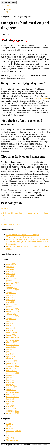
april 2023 (10, 356)
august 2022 (11, 375)
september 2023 (12, 344)
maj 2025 (10, 297)
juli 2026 (10, 266)
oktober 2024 (11, 314)
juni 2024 (10, 323)
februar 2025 (11, 304)
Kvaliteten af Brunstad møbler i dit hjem (22, 234)
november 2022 (12, 368)
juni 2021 (10, 399)
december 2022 (12, 366)
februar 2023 (11, 361)
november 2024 (12, 311)
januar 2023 (11, 363)
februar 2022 (11, 387)
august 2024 (11, 318)
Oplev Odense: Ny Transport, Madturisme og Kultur (28, 239)
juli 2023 (10, 349)
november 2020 (12, 413)
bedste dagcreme (41, 98)
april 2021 (10, 404)
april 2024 (10, 328)
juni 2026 (10, 269)
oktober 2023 (11, 342)
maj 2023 (10, 354)
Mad (8, 433)
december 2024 (12, 309)
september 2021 (12, 396)
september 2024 (12, 316)
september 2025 (12, 290)
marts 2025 (10, 302)
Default (9, 426)
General (9, 428)
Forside (9, 9)
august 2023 (11, 347)
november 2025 (12, 285)
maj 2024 (10, 326)
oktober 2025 (11, 288)
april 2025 (10, 300)
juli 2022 (10, 378)
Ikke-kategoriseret (13, 431)
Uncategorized (12, 440)
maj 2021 (10, 401)
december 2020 (12, 411)
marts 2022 (10, 385)
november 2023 (12, 340)
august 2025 (11, 292)
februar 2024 (11, 333)
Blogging (10, 423)
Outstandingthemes (39, 445)
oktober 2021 (11, 394)
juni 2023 (10, 352)
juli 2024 (10, 321)
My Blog (10, 438)
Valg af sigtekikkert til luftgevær (19, 237)
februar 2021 (11, 408)
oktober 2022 (11, 370)
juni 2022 (10, 380)
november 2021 (12, 392)
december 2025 (12, 283)
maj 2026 (10, 271)
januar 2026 (11, 281)
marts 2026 (10, 276)
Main (8, 435)
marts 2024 (10, 330)
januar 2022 (11, 389)
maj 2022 (10, 382)
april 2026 (10, 274)
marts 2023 (10, 359)
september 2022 (12, 373)
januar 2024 (11, 335)
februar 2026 (11, 278)
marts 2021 (10, 406)
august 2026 (11, 264)
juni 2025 (10, 295)
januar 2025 (11, 307)
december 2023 (12, 337)
